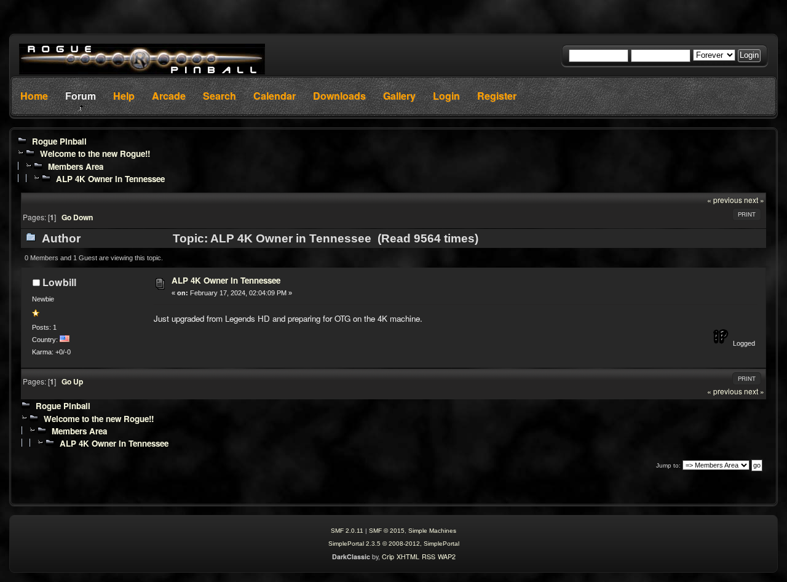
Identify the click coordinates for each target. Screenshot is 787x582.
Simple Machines (432, 530)
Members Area (75, 166)
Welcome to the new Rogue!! (95, 153)
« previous (724, 199)
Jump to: (668, 465)
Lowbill (59, 282)
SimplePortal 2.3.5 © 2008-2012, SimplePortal (393, 543)
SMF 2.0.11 (347, 530)
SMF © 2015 (387, 530)
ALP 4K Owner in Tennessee (110, 179)
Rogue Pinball (59, 141)
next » (754, 199)
